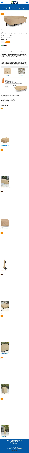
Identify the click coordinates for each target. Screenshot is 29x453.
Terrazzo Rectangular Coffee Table (5, 145)
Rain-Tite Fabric (21, 75)
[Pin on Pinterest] (6, 45)
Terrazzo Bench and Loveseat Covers (5, 228)
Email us (17, 440)
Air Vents (7, 75)
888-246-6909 (16, 441)
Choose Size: (2, 38)
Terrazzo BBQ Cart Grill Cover (4, 353)
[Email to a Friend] (5, 45)
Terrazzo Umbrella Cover (4, 436)
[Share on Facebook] (2, 45)
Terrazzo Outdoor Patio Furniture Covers (20, 8)
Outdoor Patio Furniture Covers (10, 8)
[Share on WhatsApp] (1, 45)
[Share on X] (3, 45)
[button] (1, 2)
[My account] (26, 2)
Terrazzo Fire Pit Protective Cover (5, 311)
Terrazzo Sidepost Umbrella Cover (5, 270)
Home (5, 8)
